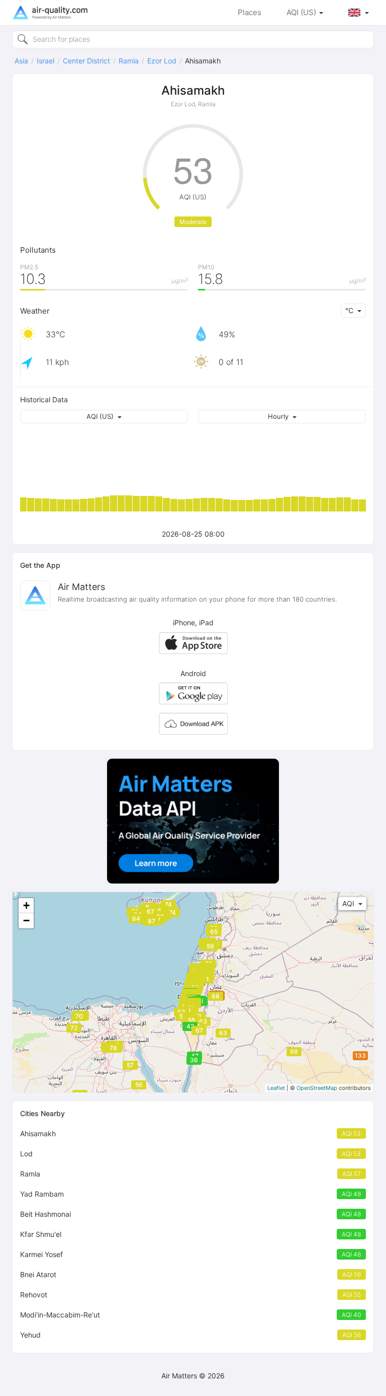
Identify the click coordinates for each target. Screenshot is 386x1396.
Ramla (129, 60)
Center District (86, 60)
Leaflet (276, 1087)
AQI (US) (302, 12)
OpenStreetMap (317, 1087)
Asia (21, 60)
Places (249, 12)
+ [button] (26, 905)
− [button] (26, 920)
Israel (45, 60)
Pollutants (38, 250)
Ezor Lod (161, 60)
